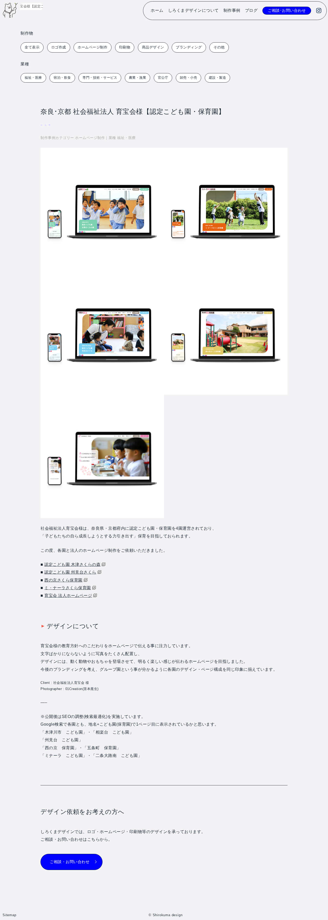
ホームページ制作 (92, 47)
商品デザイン (153, 47)
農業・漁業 (137, 77)
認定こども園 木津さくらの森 (72, 564)
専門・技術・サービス (100, 77)
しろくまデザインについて (193, 10)
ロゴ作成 (58, 47)
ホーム (157, 10)
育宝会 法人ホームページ (68, 595)
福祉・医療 (33, 77)
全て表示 (32, 47)
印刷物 (124, 47)
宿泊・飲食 (62, 77)
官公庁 (163, 77)
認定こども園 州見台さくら (70, 572)
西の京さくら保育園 (63, 580)
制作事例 (231, 10)
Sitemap (9, 915)
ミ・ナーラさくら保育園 (67, 588)
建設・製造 (217, 77)
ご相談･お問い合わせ (287, 10)
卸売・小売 (188, 77)
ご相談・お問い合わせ (69, 861)
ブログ (251, 10)
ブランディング (189, 47)
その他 (219, 47)
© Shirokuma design (165, 915)
